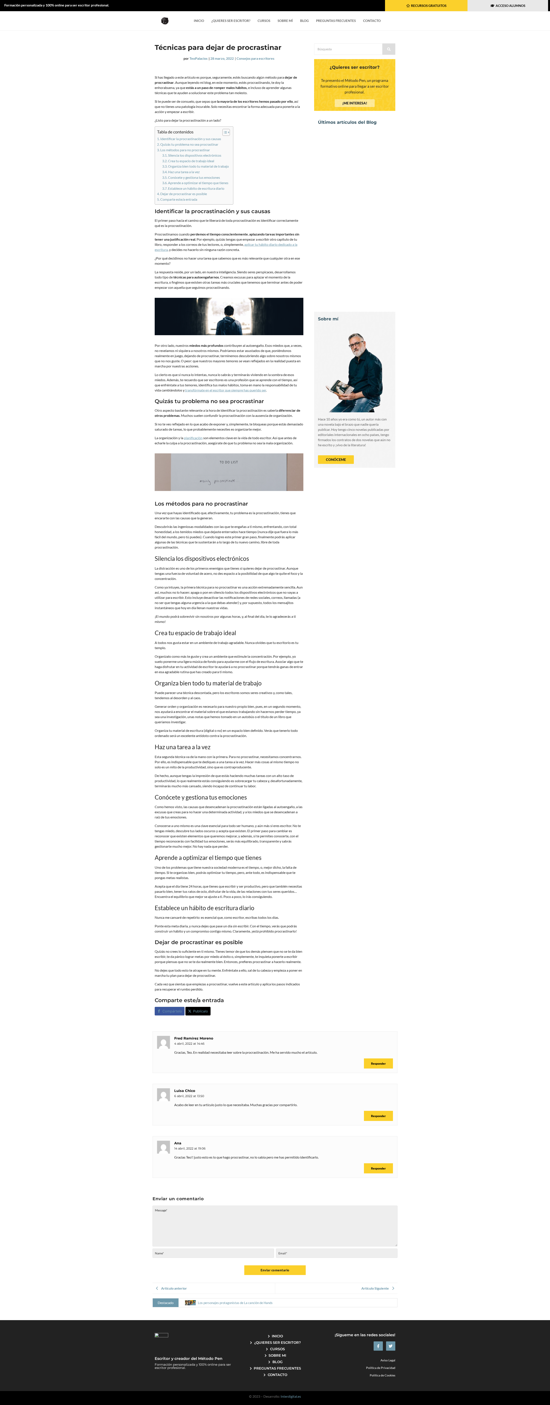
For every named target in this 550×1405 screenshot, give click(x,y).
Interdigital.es (291, 1396)
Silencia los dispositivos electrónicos (194, 155)
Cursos (264, 21)
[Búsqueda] (388, 49)
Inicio (199, 21)
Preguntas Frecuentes (336, 21)
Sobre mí (285, 21)
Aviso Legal (387, 1360)
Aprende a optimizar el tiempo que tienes (198, 183)
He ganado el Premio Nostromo (348, 235)
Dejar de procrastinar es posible (183, 194)
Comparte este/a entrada (178, 199)
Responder (378, 1063)
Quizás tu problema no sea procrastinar (189, 144)
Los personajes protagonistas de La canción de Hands (351, 178)
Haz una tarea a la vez (184, 172)
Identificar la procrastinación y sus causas (190, 139)
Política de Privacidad (380, 1368)
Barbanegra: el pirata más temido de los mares (352, 291)
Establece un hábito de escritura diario (196, 188)
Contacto (372, 21)
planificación (193, 438)
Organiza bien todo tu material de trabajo (198, 166)
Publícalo (200, 1011)
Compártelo (172, 1011)
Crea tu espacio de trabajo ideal (191, 161)
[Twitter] (390, 1346)
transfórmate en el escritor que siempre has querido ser (225, 390)
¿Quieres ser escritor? (230, 21)
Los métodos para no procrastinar (185, 150)
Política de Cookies (382, 1375)
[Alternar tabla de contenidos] (224, 132)
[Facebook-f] (378, 1346)
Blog (304, 21)
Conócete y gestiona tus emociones (194, 177)
